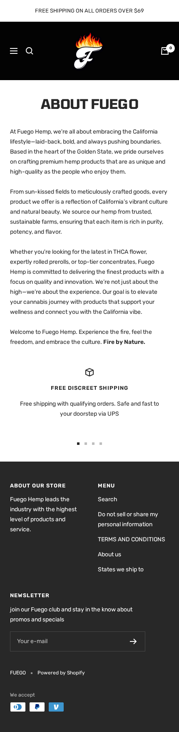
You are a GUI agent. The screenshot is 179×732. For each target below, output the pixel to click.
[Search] (29, 51)
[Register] (133, 641)
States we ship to (121, 569)
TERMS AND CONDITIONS (131, 539)
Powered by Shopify (61, 673)
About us (109, 554)
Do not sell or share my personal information (128, 519)
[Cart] (165, 51)
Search (107, 499)
